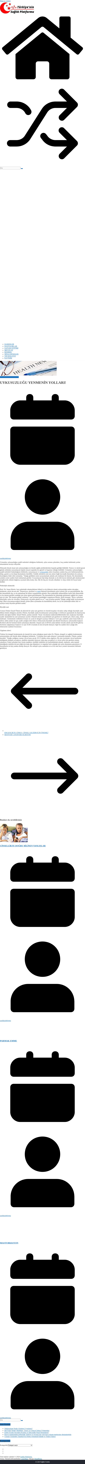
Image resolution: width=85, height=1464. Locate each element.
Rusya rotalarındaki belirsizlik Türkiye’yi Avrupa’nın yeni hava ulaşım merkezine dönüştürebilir (37, 1435)
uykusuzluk (44, 572)
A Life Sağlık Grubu (42, 1462)
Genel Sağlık (4, 377)
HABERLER (9, 344)
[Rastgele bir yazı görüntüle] (42, 166)
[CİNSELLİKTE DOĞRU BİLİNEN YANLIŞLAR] (14, 842)
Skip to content (5, 1)
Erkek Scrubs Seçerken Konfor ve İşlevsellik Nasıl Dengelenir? (26, 1433)
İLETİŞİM (8, 358)
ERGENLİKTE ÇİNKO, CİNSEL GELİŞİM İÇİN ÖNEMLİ (26, 733)
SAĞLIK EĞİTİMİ (11, 348)
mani (39, 591)
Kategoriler (4, 1445)
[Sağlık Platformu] (42, 81)
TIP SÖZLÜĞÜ (10, 356)
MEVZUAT (8, 350)
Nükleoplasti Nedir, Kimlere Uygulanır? (18, 1429)
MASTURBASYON (9, 1243)
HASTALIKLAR (10, 346)
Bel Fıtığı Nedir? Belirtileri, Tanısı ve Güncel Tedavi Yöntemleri (26, 1431)
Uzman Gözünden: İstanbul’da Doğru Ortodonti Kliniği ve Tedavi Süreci (30, 1436)
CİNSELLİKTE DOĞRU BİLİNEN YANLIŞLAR (23, 846)
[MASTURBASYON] (15, 1239)
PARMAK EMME (8, 1041)
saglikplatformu (5, 558)
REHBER (8, 352)
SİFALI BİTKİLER (11, 354)
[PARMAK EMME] (12, 1036)
